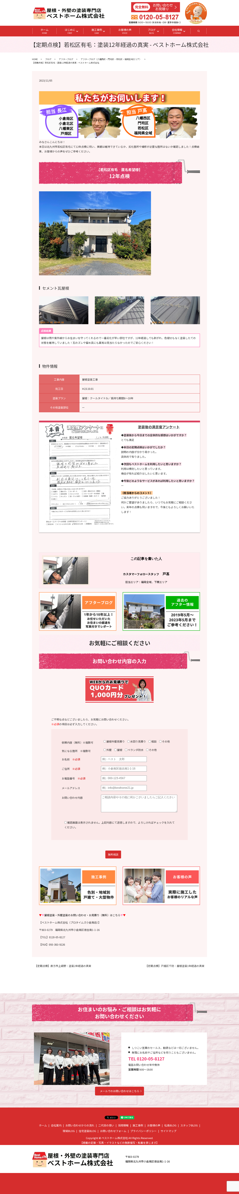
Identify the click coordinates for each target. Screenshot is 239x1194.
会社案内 (56, 1125)
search (203, 32)
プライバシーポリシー (143, 1131)
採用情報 (123, 1125)
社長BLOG (170, 1125)
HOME (35, 59)
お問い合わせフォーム (113, 1131)
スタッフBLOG (189, 1125)
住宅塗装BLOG (87, 1131)
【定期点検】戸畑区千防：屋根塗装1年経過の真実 (174, 966)
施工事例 (97, 31)
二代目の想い (106, 1125)
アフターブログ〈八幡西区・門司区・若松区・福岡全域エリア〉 (111, 59)
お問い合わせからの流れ (79, 1125)
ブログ (152, 31)
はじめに (70, 31)
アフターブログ (66, 59)
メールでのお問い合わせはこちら (119, 1091)
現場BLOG (69, 1131)
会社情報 (177, 31)
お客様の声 (124, 31)
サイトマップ (168, 1131)
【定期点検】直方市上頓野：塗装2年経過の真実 (63, 966)
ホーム (44, 31)
